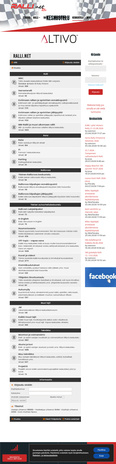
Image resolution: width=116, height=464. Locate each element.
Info (88, 17)
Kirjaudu (95, 92)
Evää (101, 455)
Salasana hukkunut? (95, 85)
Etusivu (26, 17)
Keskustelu (78, 17)
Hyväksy (101, 450)
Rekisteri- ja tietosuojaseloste (45, 455)
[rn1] (58, 38)
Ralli (35, 17)
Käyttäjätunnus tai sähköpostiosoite (95, 62)
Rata (46, 17)
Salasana (96, 76)
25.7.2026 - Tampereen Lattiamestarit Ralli (94, 153)
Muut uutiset (60, 17)
